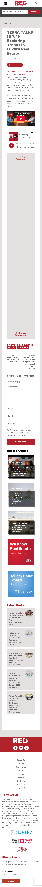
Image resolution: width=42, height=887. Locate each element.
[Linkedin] (21, 748)
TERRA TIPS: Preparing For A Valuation (13, 359)
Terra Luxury (16, 72)
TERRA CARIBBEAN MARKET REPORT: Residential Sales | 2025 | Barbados (15, 680)
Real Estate (23, 348)
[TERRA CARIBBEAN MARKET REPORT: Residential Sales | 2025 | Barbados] (29, 674)
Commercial (17, 463)
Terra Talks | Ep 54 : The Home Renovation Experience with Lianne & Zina (20, 471)
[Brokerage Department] (21, 242)
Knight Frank (26, 345)
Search (34, 12)
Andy (22, 74)
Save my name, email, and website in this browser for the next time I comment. (19, 432)
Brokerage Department (21, 334)
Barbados (12, 345)
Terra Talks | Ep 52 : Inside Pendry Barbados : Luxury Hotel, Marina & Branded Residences (16, 704)
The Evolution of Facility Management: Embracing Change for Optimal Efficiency (29, 362)
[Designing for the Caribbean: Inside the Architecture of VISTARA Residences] (29, 654)
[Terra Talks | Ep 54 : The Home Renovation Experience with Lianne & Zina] (29, 613)
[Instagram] (26, 748)
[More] (26, 65)
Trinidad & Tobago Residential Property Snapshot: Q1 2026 (17, 498)
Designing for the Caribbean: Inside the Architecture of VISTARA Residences (20, 527)
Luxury (7, 23)
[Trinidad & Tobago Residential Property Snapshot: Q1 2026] (29, 633)
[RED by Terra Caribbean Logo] (21, 3)
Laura (30, 72)
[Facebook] (15, 748)
